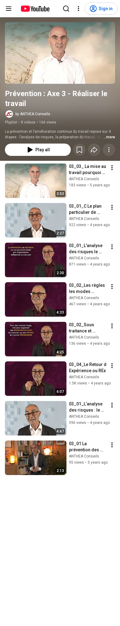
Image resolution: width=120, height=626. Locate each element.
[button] (60, 53)
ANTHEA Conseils (84, 179)
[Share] (94, 150)
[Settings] (78, 8)
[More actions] (109, 150)
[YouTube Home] (35, 8)
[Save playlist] (79, 150)
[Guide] (8, 8)
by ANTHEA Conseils (32, 114)
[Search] (66, 8)
